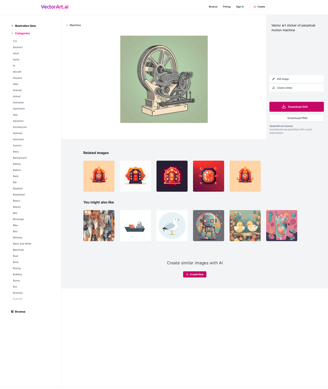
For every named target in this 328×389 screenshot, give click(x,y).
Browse (213, 6)
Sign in (240, 6)
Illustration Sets (25, 25)
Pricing (227, 6)
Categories (22, 33)
